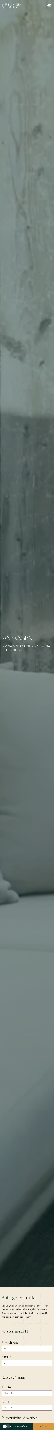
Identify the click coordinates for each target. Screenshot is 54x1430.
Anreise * (8, 1387)
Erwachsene (10, 1342)
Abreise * (8, 1402)
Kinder (6, 1357)
